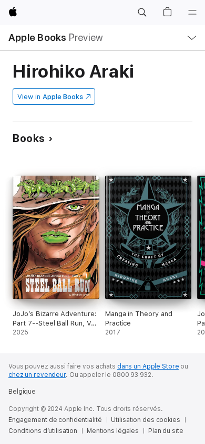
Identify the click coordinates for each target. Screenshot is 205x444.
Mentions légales (113, 431)
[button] (142, 12)
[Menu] (192, 12)
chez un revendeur (37, 374)
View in (50, 97)
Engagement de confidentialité (55, 420)
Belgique (22, 391)
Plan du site (165, 431)
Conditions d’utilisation (42, 431)
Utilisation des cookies (145, 420)
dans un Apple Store (148, 366)
